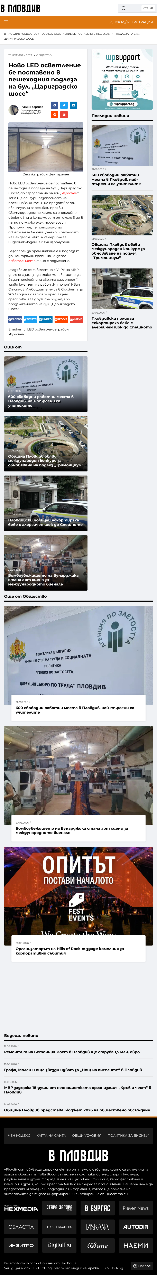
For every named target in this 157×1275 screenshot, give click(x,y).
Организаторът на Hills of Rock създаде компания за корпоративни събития (70, 951)
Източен (69, 193)
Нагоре (144, 1266)
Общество (29, 33)
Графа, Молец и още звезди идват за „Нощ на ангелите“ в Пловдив (73, 1070)
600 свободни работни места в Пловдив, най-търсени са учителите (41, 401)
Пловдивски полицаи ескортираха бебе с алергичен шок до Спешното (45, 522)
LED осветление (42, 330)
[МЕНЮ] (6, 22)
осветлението (22, 261)
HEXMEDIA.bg (111, 1268)
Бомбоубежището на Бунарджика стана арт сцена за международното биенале (72, 830)
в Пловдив (12, 33)
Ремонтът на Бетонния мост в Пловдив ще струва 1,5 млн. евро (72, 1052)
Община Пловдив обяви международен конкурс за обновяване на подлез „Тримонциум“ (45, 460)
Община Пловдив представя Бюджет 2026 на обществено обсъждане (77, 1110)
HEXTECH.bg (41, 1268)
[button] (54, 105)
